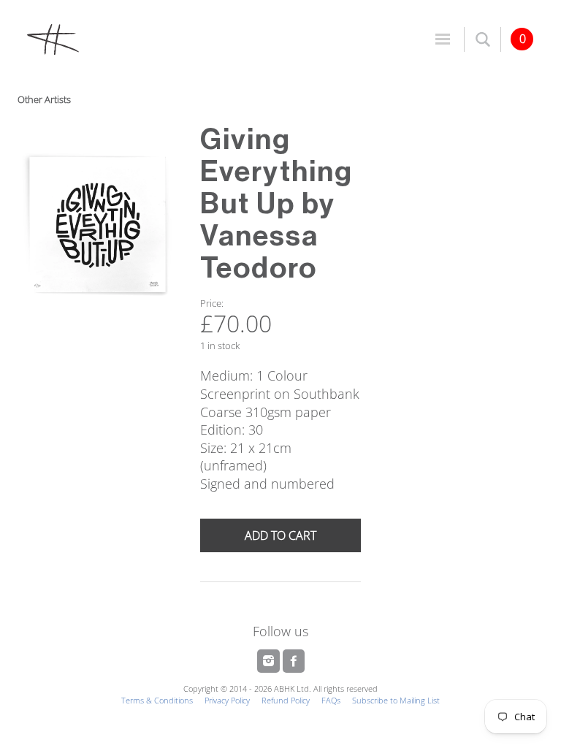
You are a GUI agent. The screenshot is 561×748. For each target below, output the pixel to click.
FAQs (330, 700)
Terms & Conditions (157, 700)
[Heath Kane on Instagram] (270, 661)
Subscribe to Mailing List (396, 700)
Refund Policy (286, 700)
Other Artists (44, 99)
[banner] (148, 39)
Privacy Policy (227, 700)
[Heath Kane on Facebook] (294, 661)
